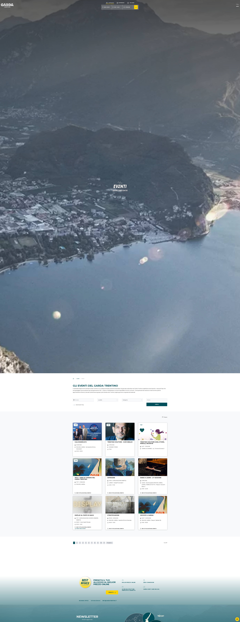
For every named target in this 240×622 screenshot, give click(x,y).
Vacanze (132, 2)
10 (101, 542)
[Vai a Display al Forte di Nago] (87, 513)
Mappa (165, 417)
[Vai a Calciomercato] (87, 440)
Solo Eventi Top (80, 404)
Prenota (111, 592)
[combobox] (107, 400)
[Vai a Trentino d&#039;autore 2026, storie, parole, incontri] (152, 440)
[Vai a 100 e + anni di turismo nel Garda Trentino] (87, 476)
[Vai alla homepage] (7, 5)
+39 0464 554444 (95, 600)
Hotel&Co (111, 2)
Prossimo (109, 542)
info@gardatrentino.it (109, 600)
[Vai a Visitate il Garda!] (152, 513)
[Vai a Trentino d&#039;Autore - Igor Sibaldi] (120, 440)
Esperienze (121, 2)
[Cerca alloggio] (136, 7)
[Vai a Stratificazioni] (120, 513)
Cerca (157, 404)
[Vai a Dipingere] (120, 476)
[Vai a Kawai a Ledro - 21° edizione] (152, 476)
